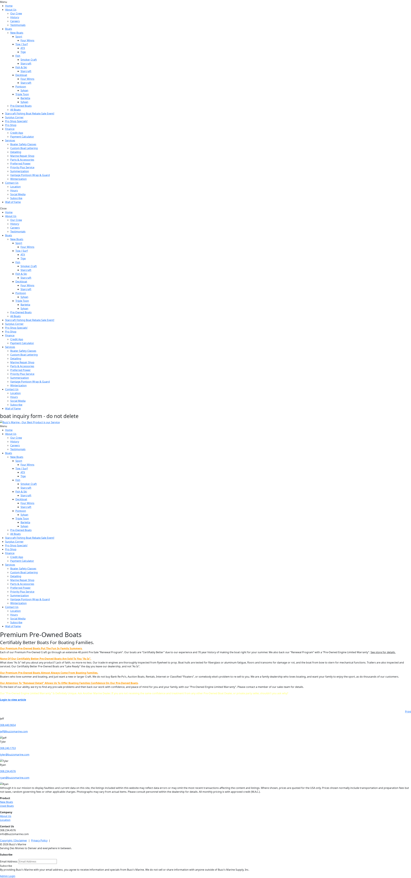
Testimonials (18, 25)
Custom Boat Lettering (24, 148)
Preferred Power (20, 163)
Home (9, 6)
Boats (8, 29)
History (14, 17)
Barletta (25, 98)
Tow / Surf (21, 44)
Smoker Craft (29, 59)
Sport (18, 36)
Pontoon (20, 86)
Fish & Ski (21, 67)
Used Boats (7, 806)
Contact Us (11, 183)
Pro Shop (10, 125)
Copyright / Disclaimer (13, 840)
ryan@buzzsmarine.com (14, 777)
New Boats (16, 32)
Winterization (18, 179)
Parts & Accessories (22, 159)
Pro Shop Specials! (16, 121)
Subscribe (16, 198)
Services (10, 140)
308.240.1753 (8, 748)
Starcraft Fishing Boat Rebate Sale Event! (29, 113)
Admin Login (7, 876)
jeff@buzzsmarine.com (14, 731)
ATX (23, 48)
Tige (23, 52)
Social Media (18, 194)
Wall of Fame (13, 202)
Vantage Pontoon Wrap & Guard (30, 175)
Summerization (19, 171)
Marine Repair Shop (22, 156)
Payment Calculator (22, 136)
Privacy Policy (39, 840)
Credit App (16, 133)
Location (15, 186)
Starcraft (26, 63)
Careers (15, 21)
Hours (14, 190)
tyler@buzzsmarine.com (14, 754)
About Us (10, 9)
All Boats (15, 109)
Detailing (15, 152)
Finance (9, 129)
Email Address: (9, 861)
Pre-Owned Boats (21, 106)
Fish (17, 56)
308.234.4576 (8, 771)
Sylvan (24, 90)
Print (408, 711)
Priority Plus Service (22, 167)
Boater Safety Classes (23, 144)
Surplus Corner (14, 117)
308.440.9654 (8, 725)
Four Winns (27, 40)
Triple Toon (22, 94)
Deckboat (21, 75)
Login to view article (13, 699)
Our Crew (16, 13)
